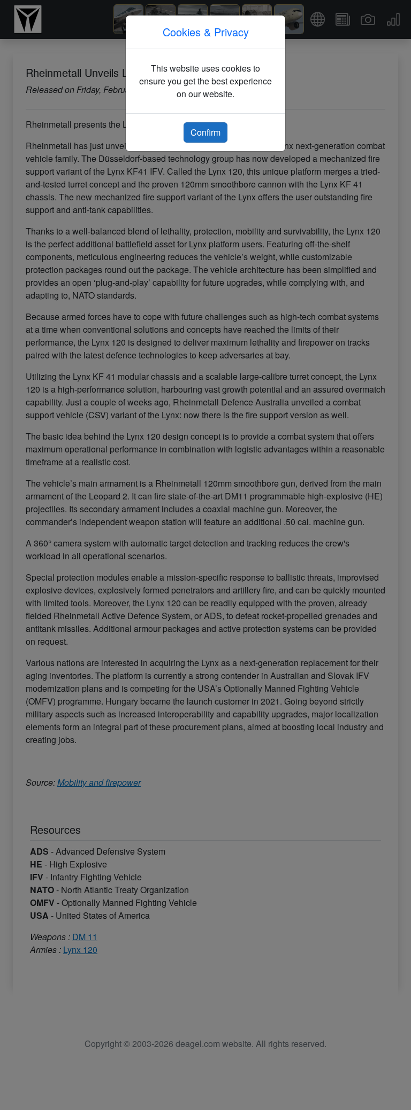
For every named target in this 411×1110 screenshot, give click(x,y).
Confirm (205, 132)
